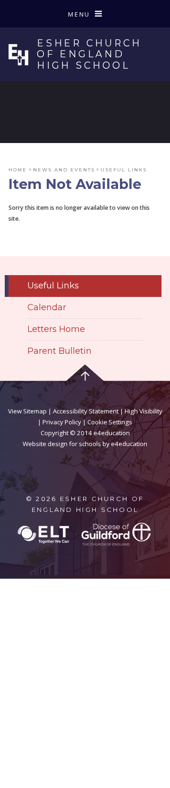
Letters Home (56, 328)
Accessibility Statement (86, 411)
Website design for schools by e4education (85, 443)
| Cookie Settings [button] (106, 422)
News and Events (64, 169)
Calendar (46, 307)
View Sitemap (27, 411)
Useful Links (124, 169)
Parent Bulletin (59, 350)
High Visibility (143, 411)
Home (17, 169)
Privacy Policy (61, 422)
